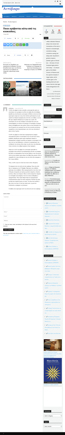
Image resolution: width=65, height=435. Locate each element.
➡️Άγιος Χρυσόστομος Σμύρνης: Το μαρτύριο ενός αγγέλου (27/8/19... (51, 240)
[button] (60, 16)
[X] (60, 1)
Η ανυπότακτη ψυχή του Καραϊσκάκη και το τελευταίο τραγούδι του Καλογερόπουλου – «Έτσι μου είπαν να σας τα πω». (35, 92)
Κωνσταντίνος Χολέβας (9, 92)
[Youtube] (60, 4)
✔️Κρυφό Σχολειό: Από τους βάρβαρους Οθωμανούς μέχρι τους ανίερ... (52, 269)
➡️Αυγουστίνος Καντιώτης (52, 220)
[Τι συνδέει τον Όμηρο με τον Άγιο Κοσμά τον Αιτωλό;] (9, 88)
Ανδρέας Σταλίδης (22, 88)
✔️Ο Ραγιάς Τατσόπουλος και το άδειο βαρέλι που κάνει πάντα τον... (53, 311)
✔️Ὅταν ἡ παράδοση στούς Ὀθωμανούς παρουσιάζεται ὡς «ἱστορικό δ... (52, 302)
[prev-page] (4, 99)
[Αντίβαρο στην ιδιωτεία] (11, 9)
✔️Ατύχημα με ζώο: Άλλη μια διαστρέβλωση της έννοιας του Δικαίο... (52, 327)
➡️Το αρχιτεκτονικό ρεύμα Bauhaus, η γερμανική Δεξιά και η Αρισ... (53, 226)
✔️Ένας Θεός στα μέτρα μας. (53, 333)
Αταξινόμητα (12, 22)
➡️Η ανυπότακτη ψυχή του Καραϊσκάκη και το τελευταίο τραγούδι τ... (52, 214)
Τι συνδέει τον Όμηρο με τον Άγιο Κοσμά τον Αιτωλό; (9, 94)
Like (46, 29)
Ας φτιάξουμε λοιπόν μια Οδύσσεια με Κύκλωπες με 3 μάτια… (52, 191)
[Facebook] (55, 1)
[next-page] (7, 99)
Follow (53, 29)
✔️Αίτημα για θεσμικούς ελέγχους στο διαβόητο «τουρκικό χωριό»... (53, 285)
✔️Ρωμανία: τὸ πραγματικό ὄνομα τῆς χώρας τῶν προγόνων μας (53, 294)
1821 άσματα (35, 89)
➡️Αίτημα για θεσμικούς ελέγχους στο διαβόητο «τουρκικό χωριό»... (53, 206)
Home (5, 22)
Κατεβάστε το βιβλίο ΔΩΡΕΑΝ (51, 384)
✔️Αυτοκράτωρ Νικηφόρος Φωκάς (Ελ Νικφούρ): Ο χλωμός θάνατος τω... (53, 319)
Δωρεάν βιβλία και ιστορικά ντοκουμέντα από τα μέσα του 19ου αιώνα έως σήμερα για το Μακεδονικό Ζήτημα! (53, 354)
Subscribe (59, 29)
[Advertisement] (39, 10)
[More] (33, 38)
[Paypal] (57, 1)
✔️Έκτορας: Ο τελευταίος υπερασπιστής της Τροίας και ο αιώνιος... (52, 277)
